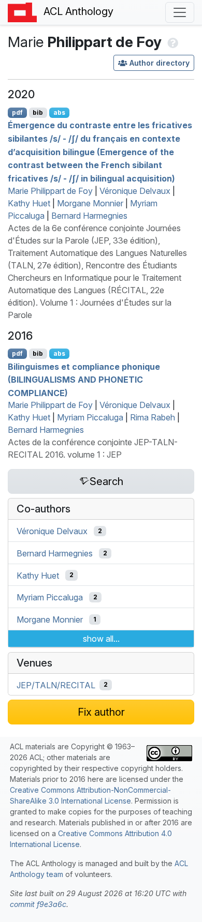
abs (59, 112)
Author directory (159, 62)
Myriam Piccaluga (90, 417)
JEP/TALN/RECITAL (56, 684)
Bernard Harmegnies (89, 215)
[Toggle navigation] (179, 12)
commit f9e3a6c (38, 904)
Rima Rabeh (152, 417)
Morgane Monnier (90, 203)
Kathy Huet (29, 203)
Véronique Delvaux (134, 191)
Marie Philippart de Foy (50, 191)
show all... (101, 638)
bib (38, 112)
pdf (17, 112)
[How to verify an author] (171, 42)
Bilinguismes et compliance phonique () (84, 379)
